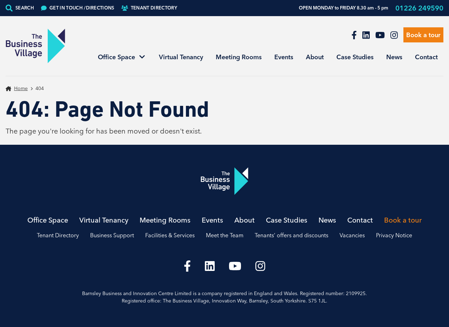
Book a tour (423, 35)
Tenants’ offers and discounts (291, 235)
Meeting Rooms (239, 57)
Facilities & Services (170, 235)
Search (24, 8)
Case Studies (355, 57)
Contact (426, 57)
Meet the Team (224, 235)
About (315, 57)
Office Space (116, 57)
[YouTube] (380, 35)
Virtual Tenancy (181, 57)
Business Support (112, 235)
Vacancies (352, 235)
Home (21, 88)
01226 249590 (419, 8)
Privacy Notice (394, 235)
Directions (81, 8)
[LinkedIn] (366, 35)
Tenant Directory (154, 8)
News (394, 57)
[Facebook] (354, 35)
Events (283, 57)
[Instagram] (394, 35)
